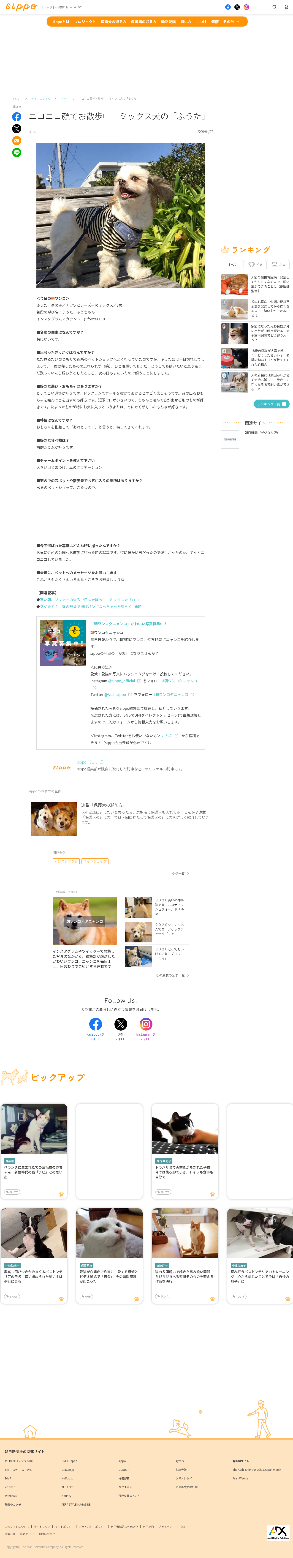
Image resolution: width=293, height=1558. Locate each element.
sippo (122, 1461)
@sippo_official (121, 680)
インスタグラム (66, 861)
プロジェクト (85, 21)
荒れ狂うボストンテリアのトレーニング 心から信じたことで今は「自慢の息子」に (260, 1276)
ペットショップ (94, 861)
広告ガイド (27, 1534)
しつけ (201, 21)
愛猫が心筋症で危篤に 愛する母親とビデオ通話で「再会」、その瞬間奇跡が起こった (109, 1276)
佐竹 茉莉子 (164, 1161)
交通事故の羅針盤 (187, 1487)
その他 (228, 21)
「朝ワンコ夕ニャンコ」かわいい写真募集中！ (128, 623)
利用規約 (148, 1526)
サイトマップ (42, 1526)
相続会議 (181, 1469)
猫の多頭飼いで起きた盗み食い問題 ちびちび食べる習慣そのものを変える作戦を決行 (184, 1276)
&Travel (27, 1469)
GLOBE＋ (124, 1469)
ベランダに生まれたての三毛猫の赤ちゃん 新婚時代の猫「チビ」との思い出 (33, 1172)
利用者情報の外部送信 (124, 1526)
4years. (180, 1461)
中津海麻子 (12, 1265)
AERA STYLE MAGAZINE (76, 1504)
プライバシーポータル (172, 1526)
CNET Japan (69, 1461)
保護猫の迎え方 (144, 21)
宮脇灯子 (162, 1265)
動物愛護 (168, 21)
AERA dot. (68, 1487)
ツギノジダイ (184, 1478)
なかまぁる (125, 1487)
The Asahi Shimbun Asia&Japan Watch (257, 1469)
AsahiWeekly (240, 1478)
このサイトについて (17, 1526)
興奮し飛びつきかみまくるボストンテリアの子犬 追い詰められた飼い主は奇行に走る (33, 1276)
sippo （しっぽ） (91, 762)
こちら (167, 735)
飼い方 (185, 21)
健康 (215, 21)
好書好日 (124, 1478)
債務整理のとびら (130, 1496)
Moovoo (10, 1487)
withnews (10, 1496)
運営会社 (10, 1534)
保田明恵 (86, 1265)
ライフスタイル (40, 99)
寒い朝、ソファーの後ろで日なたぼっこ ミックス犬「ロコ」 (91, 599)
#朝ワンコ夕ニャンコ (170, 694)
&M (7, 1469)
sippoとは (61, 21)
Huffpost (67, 1478)
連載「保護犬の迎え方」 (104, 805)
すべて (232, 264)
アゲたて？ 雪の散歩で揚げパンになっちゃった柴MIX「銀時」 (92, 606)
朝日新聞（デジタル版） (20, 1461)
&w (15, 1469)
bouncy (66, 1496)
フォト (64, 99)
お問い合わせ (46, 1534)
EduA (8, 1478)
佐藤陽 (9, 1161)
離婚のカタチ (13, 1504)
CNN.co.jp (68, 1469)
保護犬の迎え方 (113, 21)
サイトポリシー (64, 1526)
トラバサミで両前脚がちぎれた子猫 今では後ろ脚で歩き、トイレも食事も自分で (184, 1172)
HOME (17, 99)
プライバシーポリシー (92, 1526)
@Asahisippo (115, 694)
